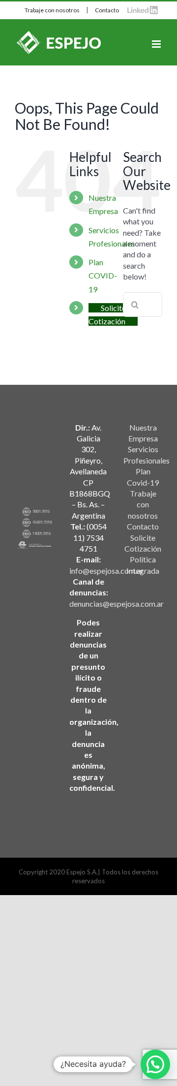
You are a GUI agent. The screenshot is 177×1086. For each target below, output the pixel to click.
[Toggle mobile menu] (157, 44)
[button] (155, 1064)
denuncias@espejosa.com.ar (116, 603)
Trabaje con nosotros (52, 10)
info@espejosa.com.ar (106, 570)
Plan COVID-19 (102, 275)
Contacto (107, 10)
